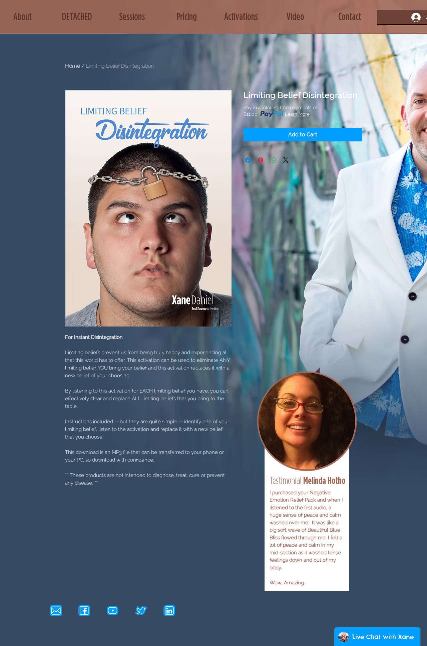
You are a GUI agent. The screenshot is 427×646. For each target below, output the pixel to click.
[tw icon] (141, 610)
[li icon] (169, 610)
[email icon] (56, 610)
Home (72, 66)
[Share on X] (286, 160)
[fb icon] (84, 610)
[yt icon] (112, 610)
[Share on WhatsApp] (273, 160)
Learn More (297, 114)
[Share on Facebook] (248, 160)
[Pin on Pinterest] (261, 160)
